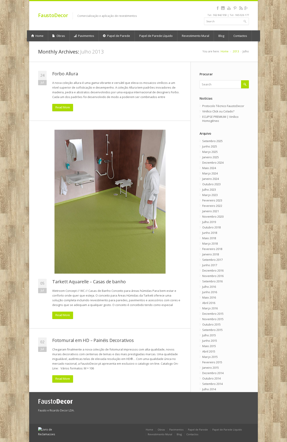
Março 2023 (210, 195)
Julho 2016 (209, 287)
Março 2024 (210, 173)
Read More (62, 107)
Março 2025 (210, 152)
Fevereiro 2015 (212, 362)
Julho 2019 (209, 222)
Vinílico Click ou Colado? (218, 111)
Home (39, 36)
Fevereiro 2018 (212, 249)
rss (241, 8)
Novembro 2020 (213, 216)
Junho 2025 (209, 146)
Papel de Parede (118, 36)
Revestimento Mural (195, 36)
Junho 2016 (209, 292)
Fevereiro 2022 (212, 206)
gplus (246, 8)
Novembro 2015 (213, 319)
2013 (236, 51)
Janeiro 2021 (210, 211)
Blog (221, 36)
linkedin (223, 8)
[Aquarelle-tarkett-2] (110, 202)
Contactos (240, 36)
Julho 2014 (209, 389)
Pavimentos (85, 36)
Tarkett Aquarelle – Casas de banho (89, 282)
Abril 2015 (208, 351)
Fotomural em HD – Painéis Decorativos (93, 340)
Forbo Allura (65, 74)
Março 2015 (210, 357)
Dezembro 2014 (213, 373)
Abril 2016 (208, 303)
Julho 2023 (209, 190)
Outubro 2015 (211, 324)
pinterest (235, 8)
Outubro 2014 (211, 378)
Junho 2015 (209, 341)
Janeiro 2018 (210, 254)
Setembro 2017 (212, 260)
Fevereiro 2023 (212, 200)
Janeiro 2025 (210, 157)
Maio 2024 (209, 168)
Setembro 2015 (212, 330)
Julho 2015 (209, 335)
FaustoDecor (53, 15)
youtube (229, 8)
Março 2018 (210, 243)
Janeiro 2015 (210, 368)
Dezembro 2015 (213, 314)
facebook (218, 8)
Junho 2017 (209, 265)
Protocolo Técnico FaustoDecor (223, 106)
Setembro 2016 (212, 281)
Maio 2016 (209, 297)
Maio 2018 (209, 238)
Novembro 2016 (213, 276)
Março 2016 (210, 308)
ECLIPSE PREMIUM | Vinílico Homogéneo (220, 119)
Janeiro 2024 (210, 179)
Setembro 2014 (212, 384)
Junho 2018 (209, 233)
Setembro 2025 (212, 141)
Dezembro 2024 (213, 163)
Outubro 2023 (211, 184)
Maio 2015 (209, 346)
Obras (60, 36)
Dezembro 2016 (213, 270)
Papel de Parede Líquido (156, 36)
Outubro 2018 (211, 227)
